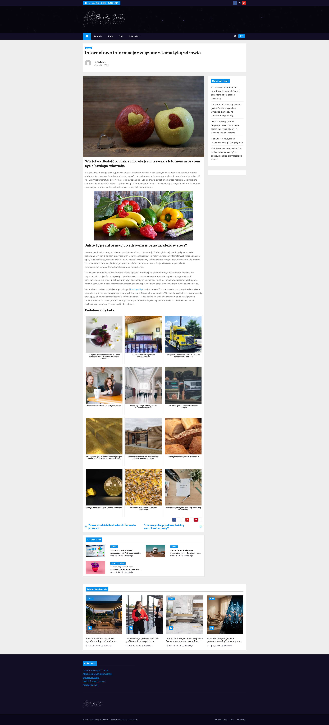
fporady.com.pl (90, 685)
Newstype (120, 719)
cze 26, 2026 (116, 556)
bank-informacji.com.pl (94, 681)
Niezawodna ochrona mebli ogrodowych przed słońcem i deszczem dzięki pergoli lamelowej (101, 643)
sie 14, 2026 (135, 645)
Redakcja (101, 62)
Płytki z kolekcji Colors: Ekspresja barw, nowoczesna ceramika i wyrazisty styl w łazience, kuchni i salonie (184, 643)
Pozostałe (134, 36)
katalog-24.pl (136, 289)
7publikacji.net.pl (91, 677)
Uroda (110, 36)
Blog (121, 36)
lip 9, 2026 (215, 645)
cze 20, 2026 (116, 572)
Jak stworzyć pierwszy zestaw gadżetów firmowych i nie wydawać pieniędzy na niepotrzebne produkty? (142, 643)
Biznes (88, 48)
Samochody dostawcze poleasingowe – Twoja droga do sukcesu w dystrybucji (184, 553)
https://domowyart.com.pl (95, 670)
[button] (235, 36)
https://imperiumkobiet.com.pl (97, 674)
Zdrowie (98, 36)
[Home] (87, 36)
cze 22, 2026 (176, 556)
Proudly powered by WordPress (96, 719)
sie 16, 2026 (94, 645)
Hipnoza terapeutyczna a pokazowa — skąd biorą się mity (224, 640)
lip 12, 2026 (175, 645)
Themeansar (132, 719)
